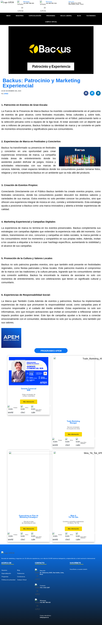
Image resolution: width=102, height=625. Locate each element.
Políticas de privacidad (8, 579)
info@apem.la (44, 617)
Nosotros (20, 15)
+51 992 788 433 (28, 3)
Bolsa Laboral (66, 15)
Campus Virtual (51, 22)
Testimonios (91, 15)
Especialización (35, 15)
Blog (79, 15)
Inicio (8, 15)
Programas (50, 15)
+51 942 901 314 (51, 3)
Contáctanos (21, 576)
